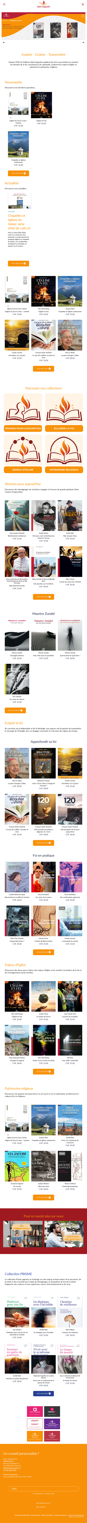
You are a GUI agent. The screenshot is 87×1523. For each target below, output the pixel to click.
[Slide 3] (41, 42)
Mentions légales (35, 1515)
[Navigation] (4, 4)
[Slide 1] (37, 42)
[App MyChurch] (52, 1416)
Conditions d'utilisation (60, 1515)
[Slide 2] (39, 42)
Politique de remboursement (76, 1515)
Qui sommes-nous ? (43, 1503)
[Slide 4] (43, 42)
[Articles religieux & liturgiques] (52, 1428)
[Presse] (35, 1428)
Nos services (41, 1507)
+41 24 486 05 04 (9, 1470)
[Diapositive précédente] (4, 42)
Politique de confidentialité (22, 1515)
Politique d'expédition (47, 1515)
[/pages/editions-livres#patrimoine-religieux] (43, 26)
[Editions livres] (35, 1441)
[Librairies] (52, 1441)
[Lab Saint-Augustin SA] (35, 1416)
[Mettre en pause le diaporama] (47, 42)
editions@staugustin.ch (11, 1468)
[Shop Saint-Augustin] (43, 4)
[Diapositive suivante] (83, 42)
